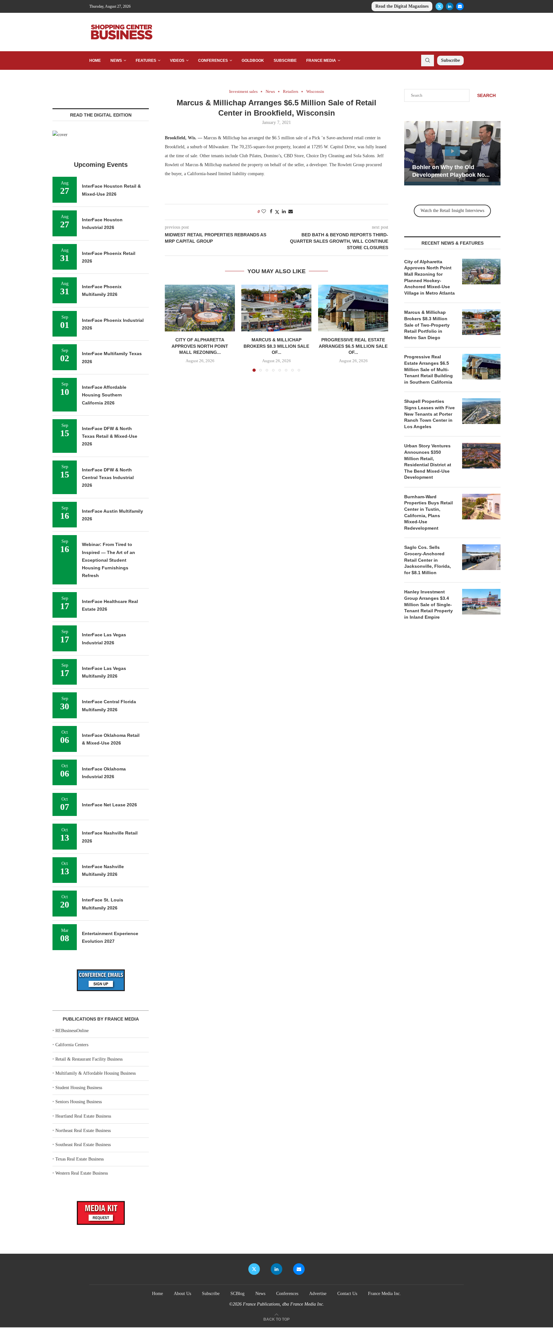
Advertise (317, 1293)
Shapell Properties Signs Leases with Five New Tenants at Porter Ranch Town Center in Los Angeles (429, 414)
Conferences (213, 60)
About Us (182, 1293)
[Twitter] (439, 6)
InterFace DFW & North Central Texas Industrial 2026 (108, 477)
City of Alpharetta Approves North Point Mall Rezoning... (200, 346)
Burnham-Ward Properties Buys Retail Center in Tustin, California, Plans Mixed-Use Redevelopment (428, 512)
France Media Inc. (384, 1293)
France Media (321, 60)
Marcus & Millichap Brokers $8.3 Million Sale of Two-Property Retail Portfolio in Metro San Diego (427, 325)
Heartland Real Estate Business (83, 1116)
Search (486, 95)
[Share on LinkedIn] (284, 211)
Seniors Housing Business (78, 1101)
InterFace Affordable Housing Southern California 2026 (104, 395)
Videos (177, 60)
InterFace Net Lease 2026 (109, 804)
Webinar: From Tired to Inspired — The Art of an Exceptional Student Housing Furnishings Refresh (108, 560)
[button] (173, 327)
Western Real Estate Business (81, 1173)
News (116, 60)
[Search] (427, 60)
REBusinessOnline (72, 1030)
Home (95, 60)
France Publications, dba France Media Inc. (283, 1304)
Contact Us (347, 1293)
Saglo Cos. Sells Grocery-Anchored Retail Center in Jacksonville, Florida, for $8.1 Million (427, 560)
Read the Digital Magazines (402, 6)
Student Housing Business (78, 1087)
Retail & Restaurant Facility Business (89, 1059)
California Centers (71, 1044)
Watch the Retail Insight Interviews (452, 210)
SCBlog (237, 1293)
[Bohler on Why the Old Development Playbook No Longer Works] (452, 153)
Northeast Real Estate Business (83, 1130)
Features (146, 60)
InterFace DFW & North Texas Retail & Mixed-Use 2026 (109, 436)
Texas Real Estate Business (79, 1159)
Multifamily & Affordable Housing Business (95, 1073)
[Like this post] (263, 211)
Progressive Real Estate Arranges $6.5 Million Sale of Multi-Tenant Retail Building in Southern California (428, 369)
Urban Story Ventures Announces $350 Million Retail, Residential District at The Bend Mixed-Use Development (427, 461)
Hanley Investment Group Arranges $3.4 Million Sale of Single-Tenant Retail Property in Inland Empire (428, 604)
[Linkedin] (449, 6)
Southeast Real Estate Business (83, 1144)
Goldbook (253, 60)
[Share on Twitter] (277, 212)
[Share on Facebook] (271, 211)
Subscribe (285, 60)
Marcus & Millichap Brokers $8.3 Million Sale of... (276, 346)
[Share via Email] (290, 211)
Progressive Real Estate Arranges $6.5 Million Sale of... (353, 346)
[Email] (460, 6)
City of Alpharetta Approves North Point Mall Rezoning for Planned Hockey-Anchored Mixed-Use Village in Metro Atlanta (429, 277)
